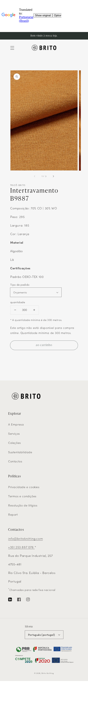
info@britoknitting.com (25, 538)
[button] (12, 47)
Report (13, 514)
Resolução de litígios (22, 505)
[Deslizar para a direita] (53, 176)
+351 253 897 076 (21, 547)
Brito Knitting (48, 673)
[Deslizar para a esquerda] (34, 176)
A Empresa (16, 424)
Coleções (14, 443)
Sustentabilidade (20, 452)
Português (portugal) (41, 635)
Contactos (15, 461)
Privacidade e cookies (23, 487)
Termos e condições (22, 496)
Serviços (14, 433)
